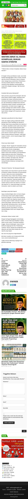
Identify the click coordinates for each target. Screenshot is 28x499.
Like (25, 64)
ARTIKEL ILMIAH (8, 31)
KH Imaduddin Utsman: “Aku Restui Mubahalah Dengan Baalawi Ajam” (13, 312)
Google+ (20, 249)
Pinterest (19, 251)
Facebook (5, 249)
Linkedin (5, 251)
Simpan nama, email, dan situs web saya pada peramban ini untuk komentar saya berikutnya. (13, 417)
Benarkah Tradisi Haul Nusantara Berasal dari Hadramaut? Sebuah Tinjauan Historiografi (12, 362)
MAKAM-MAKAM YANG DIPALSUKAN (14, 494)
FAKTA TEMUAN (14, 492)
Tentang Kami (14, 496)
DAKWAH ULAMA (11, 489)
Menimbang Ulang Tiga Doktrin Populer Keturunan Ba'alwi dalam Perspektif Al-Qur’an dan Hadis (22, 268)
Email (4, 402)
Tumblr (12, 251)
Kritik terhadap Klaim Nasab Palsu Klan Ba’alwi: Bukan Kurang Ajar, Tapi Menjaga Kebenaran (6, 268)
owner (4, 64)
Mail (4, 253)
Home (2, 31)
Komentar (6, 381)
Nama (5, 396)
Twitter (13, 249)
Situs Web (5, 408)
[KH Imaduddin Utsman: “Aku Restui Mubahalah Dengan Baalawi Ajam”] (14, 302)
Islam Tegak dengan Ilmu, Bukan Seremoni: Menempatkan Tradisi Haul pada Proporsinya (12, 337)
